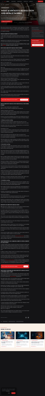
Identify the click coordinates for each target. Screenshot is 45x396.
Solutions (13, 1)
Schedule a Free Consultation (6, 21)
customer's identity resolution (5, 29)
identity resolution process (19, 235)
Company (31, 1)
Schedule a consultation (24, 99)
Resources (19, 1)
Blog (3, 4)
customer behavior (13, 276)
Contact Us (40, 1)
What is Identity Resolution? (35, 29)
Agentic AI (26, 1)
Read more (25, 266)
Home (1, 4)
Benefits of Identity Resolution (36, 33)
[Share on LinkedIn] (28, 317)
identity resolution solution (9, 259)
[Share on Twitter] (26, 317)
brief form (4, 45)
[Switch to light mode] (36, 1)
